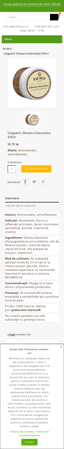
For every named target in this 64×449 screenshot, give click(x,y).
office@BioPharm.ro (16, 26)
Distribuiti (25, 181)
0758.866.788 (41, 26)
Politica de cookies (22, 431)
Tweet (34, 181)
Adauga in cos (38, 168)
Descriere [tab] (12, 198)
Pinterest (43, 181)
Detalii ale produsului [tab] (20, 206)
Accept (29, 442)
